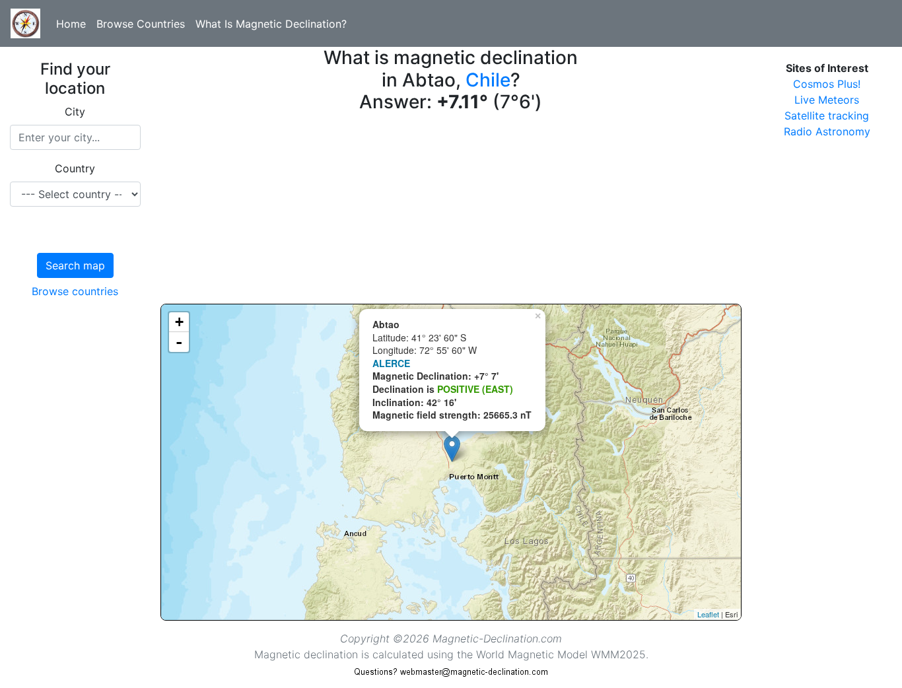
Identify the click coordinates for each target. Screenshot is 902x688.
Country (75, 168)
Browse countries (75, 291)
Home (71, 23)
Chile (488, 80)
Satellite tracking (826, 115)
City (75, 111)
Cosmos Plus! (826, 83)
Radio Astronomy (827, 131)
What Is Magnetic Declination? (271, 23)
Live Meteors (826, 99)
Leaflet (708, 614)
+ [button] (179, 322)
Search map (75, 265)
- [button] (179, 342)
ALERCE (391, 363)
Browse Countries (140, 23)
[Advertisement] (451, 211)
